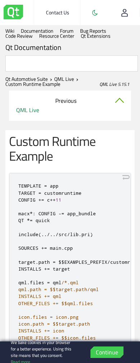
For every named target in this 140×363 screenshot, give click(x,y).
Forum (67, 31)
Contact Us (57, 12)
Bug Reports (93, 31)
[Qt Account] (124, 12)
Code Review (19, 36)
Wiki (9, 31)
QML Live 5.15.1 (114, 84)
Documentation (37, 31)
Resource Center (56, 36)
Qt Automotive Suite (26, 79)
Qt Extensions (96, 36)
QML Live (64, 79)
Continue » (107, 353)
